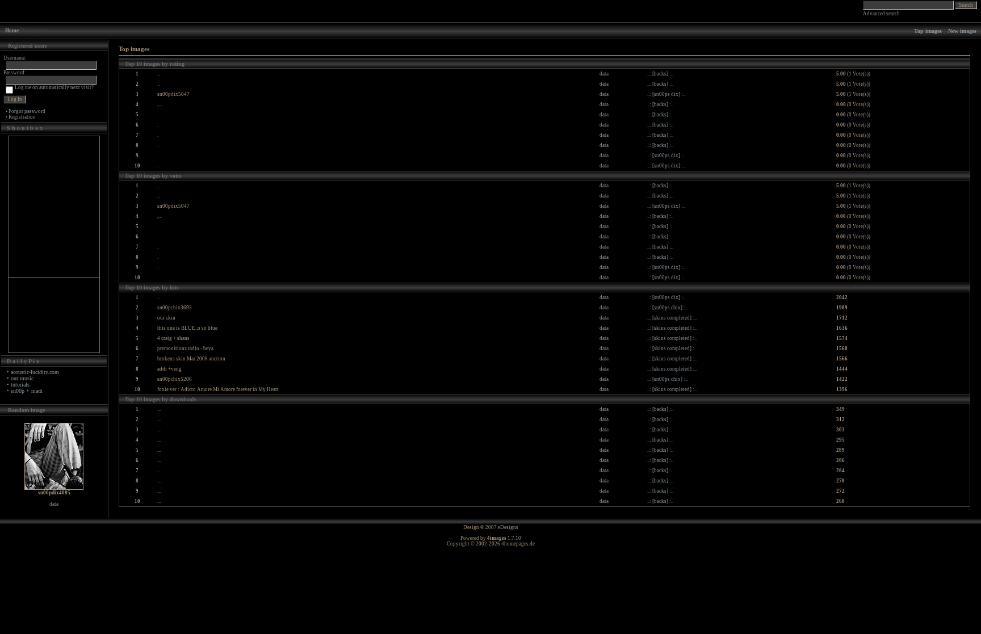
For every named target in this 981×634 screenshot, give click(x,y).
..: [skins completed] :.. (672, 318)
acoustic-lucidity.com (35, 372)
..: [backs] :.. (660, 74)
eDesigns (508, 527)
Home (12, 30)
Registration (22, 117)
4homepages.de (518, 544)
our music (22, 378)
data (604, 74)
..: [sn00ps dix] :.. (666, 94)
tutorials (20, 384)
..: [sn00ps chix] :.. (667, 307)
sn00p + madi (27, 391)
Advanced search (881, 13)
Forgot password (27, 111)
